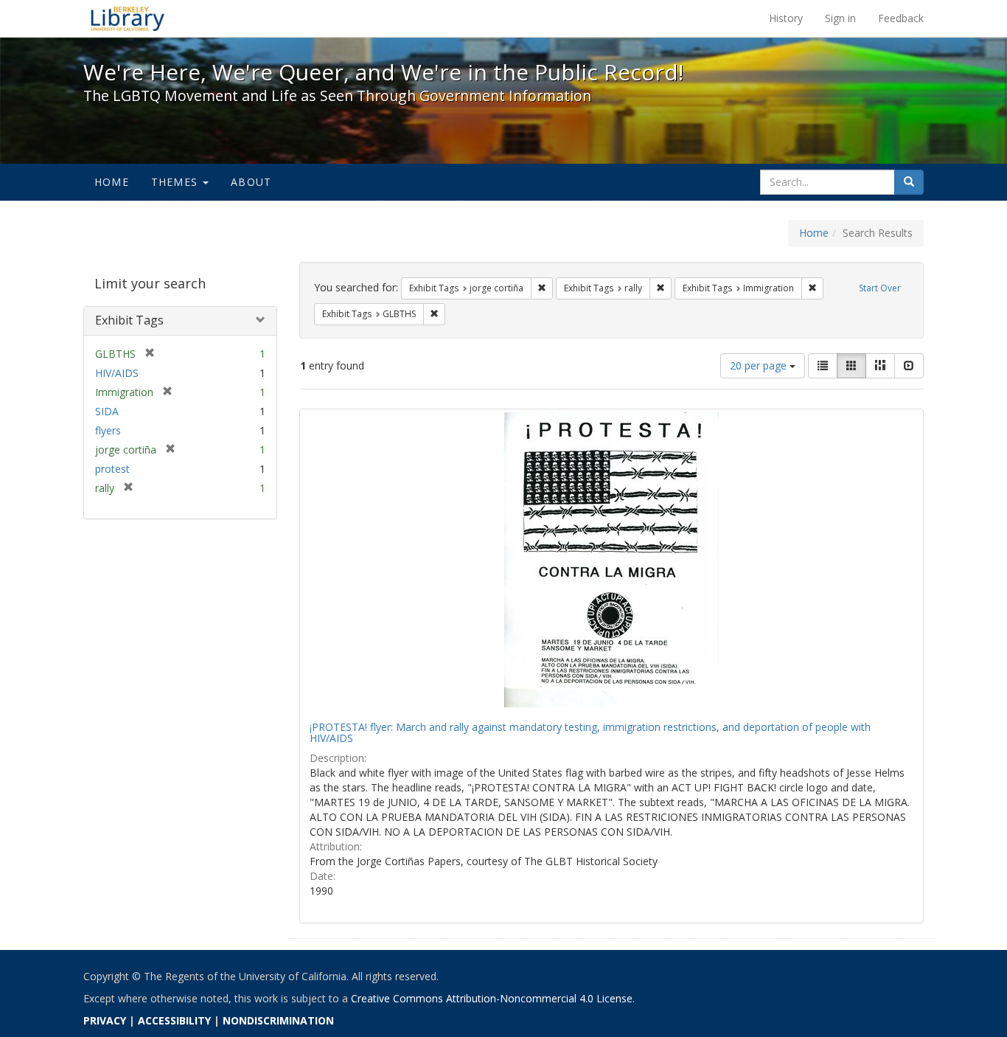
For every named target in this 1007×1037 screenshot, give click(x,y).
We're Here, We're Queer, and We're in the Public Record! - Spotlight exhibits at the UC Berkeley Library (127, 18)
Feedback (901, 18)
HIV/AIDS (117, 373)
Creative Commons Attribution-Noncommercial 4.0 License (492, 998)
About (251, 182)
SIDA (107, 411)
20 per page (760, 365)
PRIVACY (104, 1020)
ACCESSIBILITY (174, 1020)
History (786, 18)
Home (111, 182)
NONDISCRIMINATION (278, 1020)
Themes (176, 182)
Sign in (840, 18)
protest (112, 469)
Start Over (880, 288)
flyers (108, 430)
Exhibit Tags (129, 320)
